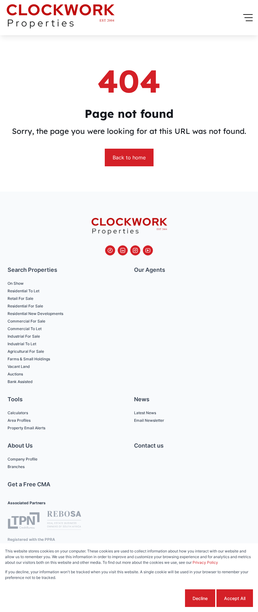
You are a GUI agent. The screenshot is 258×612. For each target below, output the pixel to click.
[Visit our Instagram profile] (135, 250)
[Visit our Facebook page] (110, 250)
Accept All (234, 598)
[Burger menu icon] (248, 18)
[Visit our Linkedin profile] (123, 250)
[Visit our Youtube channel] (148, 250)
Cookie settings (160, 598)
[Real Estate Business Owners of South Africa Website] (64, 521)
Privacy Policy (205, 562)
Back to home (129, 157)
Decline (200, 598)
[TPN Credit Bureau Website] (24, 521)
